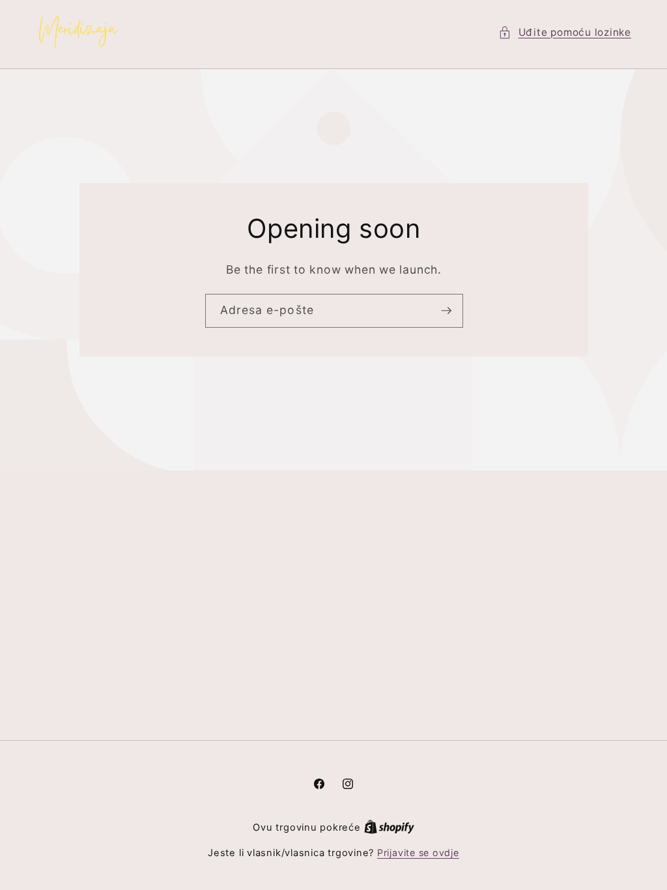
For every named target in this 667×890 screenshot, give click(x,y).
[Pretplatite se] (446, 311)
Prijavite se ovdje (418, 852)
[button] (564, 33)
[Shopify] (389, 827)
